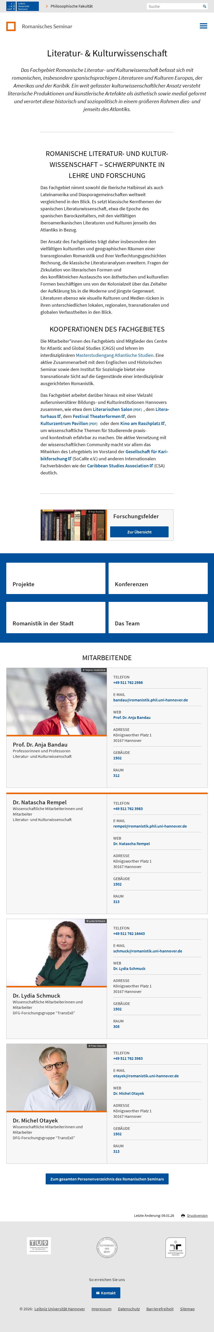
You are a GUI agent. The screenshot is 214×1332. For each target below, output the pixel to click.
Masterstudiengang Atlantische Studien (114, 355)
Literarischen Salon (112, 409)
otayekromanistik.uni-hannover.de (146, 1075)
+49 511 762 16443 (129, 933)
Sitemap (187, 1308)
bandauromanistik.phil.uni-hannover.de (150, 699)
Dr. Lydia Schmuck (129, 968)
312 (116, 775)
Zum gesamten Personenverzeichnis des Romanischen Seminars (107, 1179)
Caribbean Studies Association (118, 466)
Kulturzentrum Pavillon (64, 423)
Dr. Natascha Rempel (131, 843)
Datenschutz (129, 1308)
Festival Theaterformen (97, 416)
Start (204, 6)
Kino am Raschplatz (140, 423)
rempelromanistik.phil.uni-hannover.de (150, 826)
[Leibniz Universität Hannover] (22, 6)
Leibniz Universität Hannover (59, 1308)
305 (116, 1026)
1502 (117, 757)
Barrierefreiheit (160, 1308)
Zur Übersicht (139, 531)
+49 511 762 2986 (128, 682)
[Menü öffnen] (203, 27)
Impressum (101, 1308)
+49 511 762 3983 (128, 808)
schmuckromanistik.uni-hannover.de (147, 950)
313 (116, 901)
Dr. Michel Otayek (128, 1093)
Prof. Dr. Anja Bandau (132, 717)
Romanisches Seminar (47, 26)
